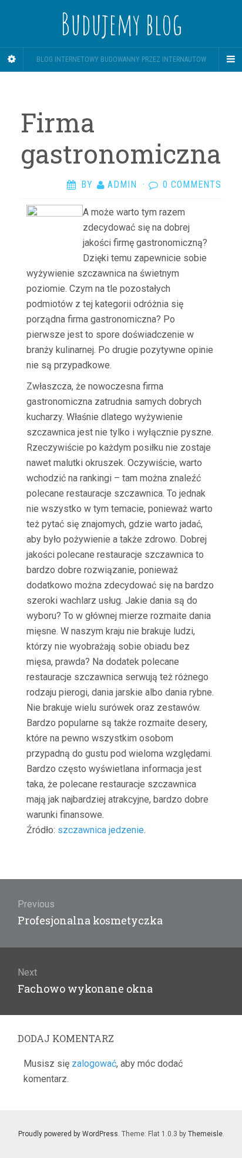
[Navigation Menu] (230, 59)
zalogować (94, 1063)
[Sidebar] (11, 59)
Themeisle (205, 1134)
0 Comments (192, 184)
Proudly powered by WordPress (68, 1134)
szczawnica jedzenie (101, 830)
